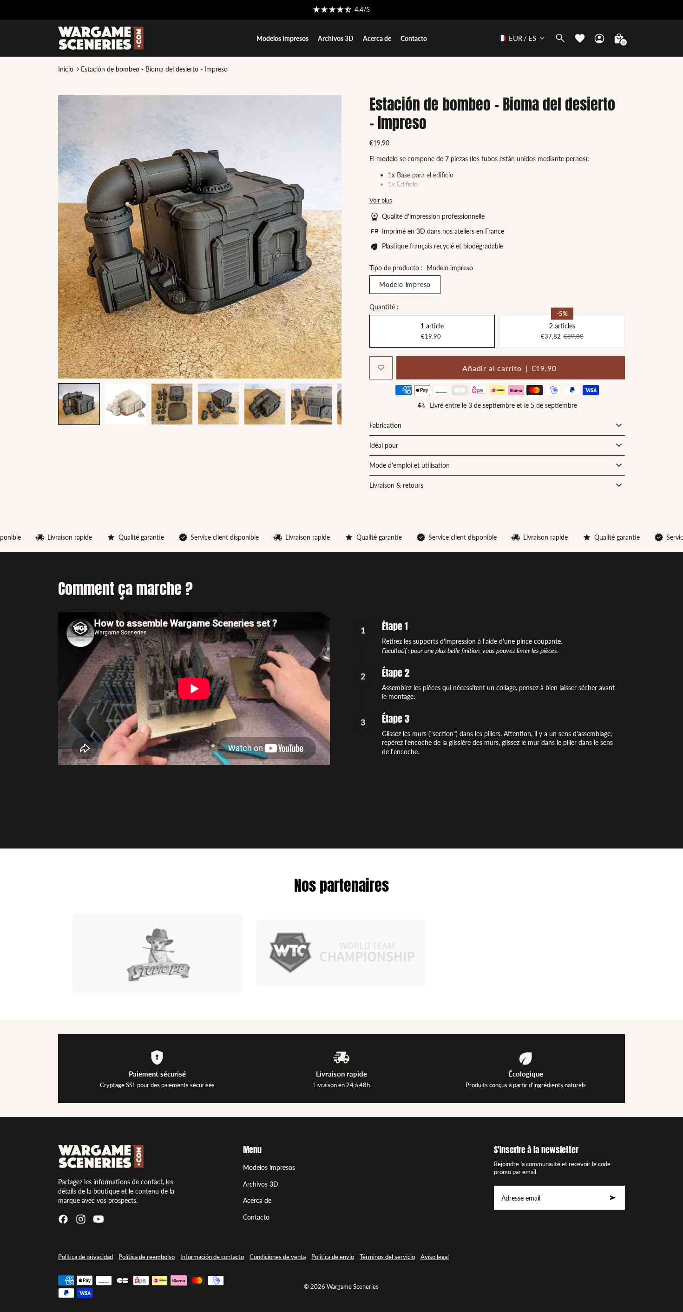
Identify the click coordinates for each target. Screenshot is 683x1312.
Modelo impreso (405, 284)
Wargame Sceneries (353, 1286)
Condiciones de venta (278, 1256)
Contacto (256, 1217)
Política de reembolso (146, 1256)
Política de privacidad (85, 1256)
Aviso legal (434, 1256)
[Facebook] (63, 1219)
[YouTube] (98, 1219)
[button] (125, 404)
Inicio (65, 69)
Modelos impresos (269, 1167)
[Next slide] (326, 404)
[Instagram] (81, 1219)
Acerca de (257, 1200)
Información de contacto (212, 1256)
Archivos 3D (260, 1184)
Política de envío (332, 1256)
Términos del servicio (387, 1256)
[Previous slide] (74, 404)
